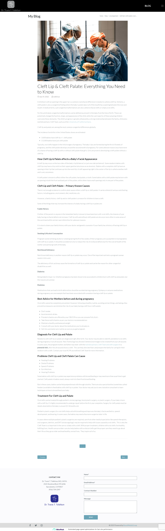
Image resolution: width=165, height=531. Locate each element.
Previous (42, 457)
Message (87, 499)
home (101, 16)
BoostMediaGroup (130, 525)
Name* (86, 474)
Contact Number (90, 491)
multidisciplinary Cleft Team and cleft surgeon (102, 345)
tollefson (56, 97)
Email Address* (89, 482)
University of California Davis (80, 122)
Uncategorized (113, 16)
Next (123, 457)
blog (106, 16)
